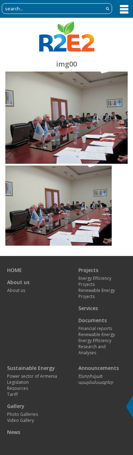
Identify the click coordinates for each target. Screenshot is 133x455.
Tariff (12, 394)
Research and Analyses (92, 350)
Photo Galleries (22, 414)
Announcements (98, 368)
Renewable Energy (96, 334)
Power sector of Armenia (32, 376)
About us (18, 282)
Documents (92, 320)
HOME (14, 270)
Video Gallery (20, 420)
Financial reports (95, 328)
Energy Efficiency (94, 341)
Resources (17, 388)
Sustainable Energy (31, 368)
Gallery (15, 406)
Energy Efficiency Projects (94, 281)
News (13, 432)
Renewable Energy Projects (96, 293)
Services (88, 308)
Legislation (18, 382)
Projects (88, 270)
